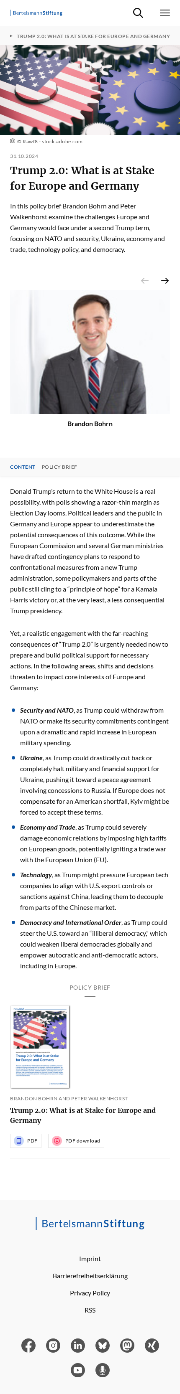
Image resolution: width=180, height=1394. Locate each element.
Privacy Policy (90, 1293)
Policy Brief (59, 467)
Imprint (90, 1258)
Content (23, 467)
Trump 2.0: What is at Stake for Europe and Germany (83, 1115)
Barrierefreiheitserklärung (90, 1276)
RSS (90, 1310)
